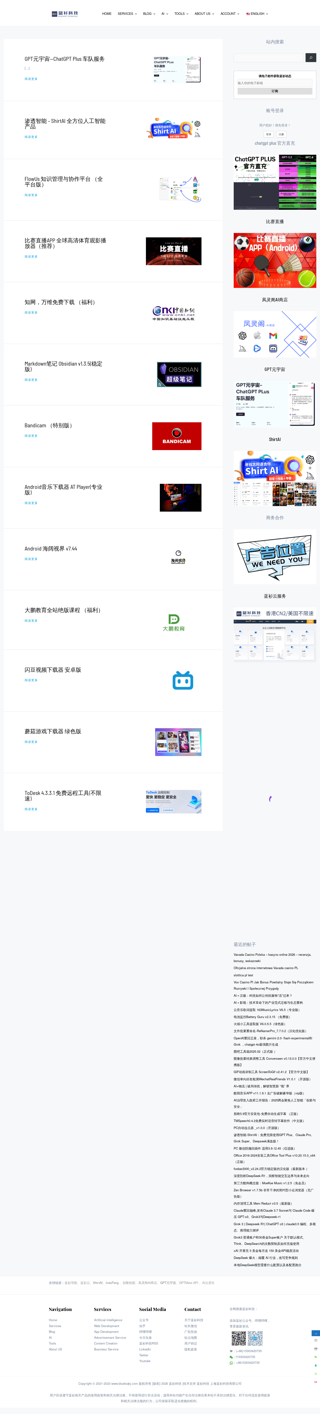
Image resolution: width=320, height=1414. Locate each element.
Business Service (106, 1349)
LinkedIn (145, 1349)
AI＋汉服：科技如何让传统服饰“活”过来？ (263, 995)
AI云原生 (208, 1282)
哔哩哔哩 (145, 1331)
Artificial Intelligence (108, 1319)
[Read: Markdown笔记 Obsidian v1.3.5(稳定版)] (179, 374)
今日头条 (145, 1337)
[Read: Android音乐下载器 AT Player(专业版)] (180, 497)
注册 (281, 134)
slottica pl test (243, 975)
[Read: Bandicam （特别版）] (176, 435)
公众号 (144, 1319)
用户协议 (190, 1343)
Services (55, 1325)
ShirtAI (275, 439)
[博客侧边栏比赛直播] (275, 260)
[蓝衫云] (275, 635)
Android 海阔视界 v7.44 (51, 548)
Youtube (144, 1360)
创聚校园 (129, 1282)
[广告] (275, 556)
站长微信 (190, 1325)
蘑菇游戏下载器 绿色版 (53, 731)
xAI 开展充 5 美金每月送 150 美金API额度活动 (266, 1250)
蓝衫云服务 (275, 596)
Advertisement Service (110, 1337)
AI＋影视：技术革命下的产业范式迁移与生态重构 (268, 1002)
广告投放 (190, 1331)
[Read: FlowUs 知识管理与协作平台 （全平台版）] (179, 189)
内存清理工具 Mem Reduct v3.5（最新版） (264, 1203)
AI (50, 1337)
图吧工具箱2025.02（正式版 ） (255, 1051)
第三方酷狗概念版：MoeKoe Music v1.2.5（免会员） (271, 1183)
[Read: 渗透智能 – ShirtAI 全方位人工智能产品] (173, 127)
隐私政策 (190, 1349)
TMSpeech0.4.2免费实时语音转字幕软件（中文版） (270, 1120)
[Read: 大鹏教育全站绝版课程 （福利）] (173, 619)
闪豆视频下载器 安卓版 (53, 669)
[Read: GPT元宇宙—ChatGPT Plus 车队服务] (177, 69)
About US (55, 1349)
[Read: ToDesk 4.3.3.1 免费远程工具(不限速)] (173, 801)
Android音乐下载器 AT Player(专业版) (63, 489)
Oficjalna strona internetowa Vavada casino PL (266, 967)
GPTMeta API (189, 1282)
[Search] (311, 57)
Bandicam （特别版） (50, 425)
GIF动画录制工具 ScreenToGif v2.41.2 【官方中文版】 (271, 1071)
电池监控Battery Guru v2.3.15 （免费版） (263, 1016)
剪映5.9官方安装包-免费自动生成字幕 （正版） (267, 1113)
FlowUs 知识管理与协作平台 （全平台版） (64, 181)
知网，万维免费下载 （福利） (61, 302)
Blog (52, 1331)
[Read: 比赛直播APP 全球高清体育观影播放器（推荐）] (173, 250)
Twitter (143, 1355)
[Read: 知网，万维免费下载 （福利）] (173, 312)
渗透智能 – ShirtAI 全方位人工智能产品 (65, 123)
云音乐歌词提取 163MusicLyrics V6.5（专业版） (267, 1009)
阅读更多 (31, 78)
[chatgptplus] (275, 182)
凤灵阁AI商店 (275, 299)
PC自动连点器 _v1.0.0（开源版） (257, 1127)
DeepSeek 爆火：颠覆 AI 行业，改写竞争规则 (266, 1257)
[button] (135, 13)
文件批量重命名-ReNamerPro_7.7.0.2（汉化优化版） (271, 1030)
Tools (52, 1343)
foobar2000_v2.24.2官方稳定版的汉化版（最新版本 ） (271, 1168)
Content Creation (105, 1343)
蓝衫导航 (71, 1282)
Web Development (106, 1325)
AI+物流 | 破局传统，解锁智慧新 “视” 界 (261, 1086)
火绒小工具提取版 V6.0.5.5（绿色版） (260, 1023)
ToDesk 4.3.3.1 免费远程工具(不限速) (63, 795)
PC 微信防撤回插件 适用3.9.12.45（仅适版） (265, 1148)
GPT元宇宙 (275, 369)
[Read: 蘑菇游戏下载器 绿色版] (178, 741)
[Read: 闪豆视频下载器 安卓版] (182, 680)
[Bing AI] (275, 478)
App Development (106, 1331)
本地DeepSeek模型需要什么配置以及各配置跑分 (267, 1264)
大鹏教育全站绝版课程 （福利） (64, 609)
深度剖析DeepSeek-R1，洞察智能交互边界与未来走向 (271, 1175)
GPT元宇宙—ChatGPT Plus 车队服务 (65, 58)
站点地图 (190, 1337)
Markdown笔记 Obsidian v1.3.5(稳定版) (63, 366)
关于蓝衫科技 (193, 1319)
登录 (268, 134)
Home (53, 1319)
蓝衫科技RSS (148, 1343)
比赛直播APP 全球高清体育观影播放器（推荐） (65, 243)
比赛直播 (275, 221)
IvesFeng (112, 1282)
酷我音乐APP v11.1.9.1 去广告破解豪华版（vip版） (270, 1093)
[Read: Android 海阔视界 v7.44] (178, 558)
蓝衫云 (85, 1282)
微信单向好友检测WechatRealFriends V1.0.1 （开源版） (273, 1079)
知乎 (142, 1325)
